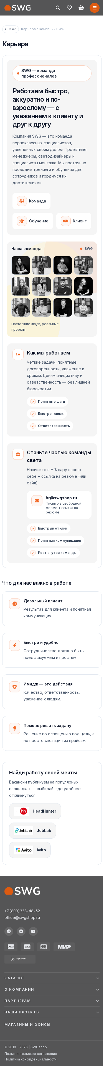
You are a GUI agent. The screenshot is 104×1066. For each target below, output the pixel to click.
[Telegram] (8, 931)
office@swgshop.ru (22, 917)
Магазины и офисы (27, 1051)
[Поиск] (58, 7)
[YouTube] (33, 931)
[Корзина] (81, 7)
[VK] (21, 931)
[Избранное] (69, 7)
